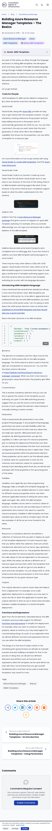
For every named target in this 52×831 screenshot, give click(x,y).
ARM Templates (10, 43)
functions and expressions (13, 623)
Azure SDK (27, 111)
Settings (15, 829)
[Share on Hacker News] (44, 707)
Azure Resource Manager (28, 14)
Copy (46, 326)
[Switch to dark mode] (42, 5)
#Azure (33, 683)
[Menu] (47, 4)
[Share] (8, 707)
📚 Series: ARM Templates (32, 43)
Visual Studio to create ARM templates (19, 162)
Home (4, 14)
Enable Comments (26, 802)
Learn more (20, 825)
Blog (12, 14)
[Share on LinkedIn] (22, 707)
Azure (32, 39)
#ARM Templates (10, 688)
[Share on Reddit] (37, 707)
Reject (5, 829)
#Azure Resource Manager (14, 683)
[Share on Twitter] (15, 707)
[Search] (37, 5)
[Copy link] (26, 715)
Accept (25, 829)
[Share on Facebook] (30, 707)
